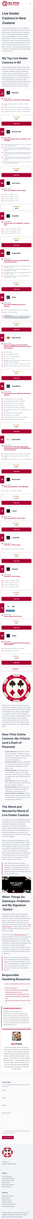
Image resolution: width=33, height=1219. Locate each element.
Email (4, 1097)
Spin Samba (16, 439)
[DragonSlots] (8, 253)
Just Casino (16, 183)
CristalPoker (16, 386)
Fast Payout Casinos (8, 1184)
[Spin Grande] (8, 337)
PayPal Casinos (6, 1200)
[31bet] (8, 297)
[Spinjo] (8, 635)
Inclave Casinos (6, 1186)
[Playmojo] (8, 92)
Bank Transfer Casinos (9, 1204)
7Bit (13, 606)
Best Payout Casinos (8, 1178)
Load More (15, 669)
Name (4, 1090)
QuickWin (15, 216)
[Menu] (30, 3)
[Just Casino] (8, 183)
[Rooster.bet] (8, 479)
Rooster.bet (16, 479)
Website (4, 1105)
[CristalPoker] (8, 386)
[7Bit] (8, 606)
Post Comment (8, 1137)
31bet (14, 297)
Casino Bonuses (7, 1176)
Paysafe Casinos (7, 1202)
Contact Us (5, 1162)
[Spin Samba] (8, 439)
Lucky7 (14, 511)
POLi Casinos (6, 1198)
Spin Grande (16, 338)
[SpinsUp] (8, 569)
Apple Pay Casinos (7, 1196)
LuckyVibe (15, 538)
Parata (16, 1044)
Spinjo (14, 636)
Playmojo (15, 93)
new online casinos (20, 934)
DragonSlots (16, 253)
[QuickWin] (8, 216)
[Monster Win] (8, 131)
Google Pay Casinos (8, 1180)
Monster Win (16, 132)
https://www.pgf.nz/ (11, 988)
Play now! (16, 123)
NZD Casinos (6, 1182)
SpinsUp (15, 569)
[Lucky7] (8, 511)
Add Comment (6, 1113)
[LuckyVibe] (8, 537)
